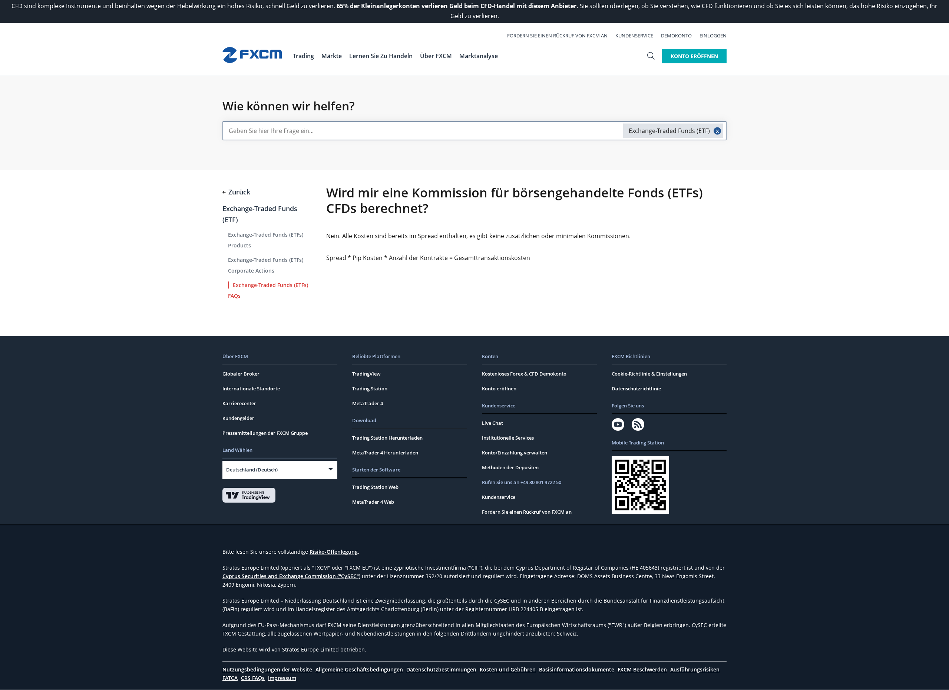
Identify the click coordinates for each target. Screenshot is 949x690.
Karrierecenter (239, 403)
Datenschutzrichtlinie (636, 388)
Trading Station (369, 388)
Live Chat (492, 423)
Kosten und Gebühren (508, 669)
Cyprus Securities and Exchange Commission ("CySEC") (291, 576)
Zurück (239, 191)
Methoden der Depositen (510, 467)
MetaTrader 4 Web (373, 502)
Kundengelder (238, 418)
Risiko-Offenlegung (334, 551)
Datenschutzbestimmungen (441, 669)
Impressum (282, 677)
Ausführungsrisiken (695, 669)
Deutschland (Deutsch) (252, 469)
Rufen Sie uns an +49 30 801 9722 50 (521, 482)
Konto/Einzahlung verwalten (514, 452)
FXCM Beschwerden (642, 669)
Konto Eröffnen (694, 56)
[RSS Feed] (638, 424)
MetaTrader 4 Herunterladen (385, 452)
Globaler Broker (240, 373)
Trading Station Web (375, 487)
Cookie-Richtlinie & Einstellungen (649, 373)
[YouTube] (618, 424)
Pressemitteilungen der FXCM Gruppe (265, 433)
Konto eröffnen (499, 388)
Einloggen (713, 35)
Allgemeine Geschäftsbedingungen (359, 669)
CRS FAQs (253, 677)
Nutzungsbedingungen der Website (267, 669)
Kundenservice (634, 35)
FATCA (230, 677)
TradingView (366, 373)
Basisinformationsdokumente (576, 669)
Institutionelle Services (508, 437)
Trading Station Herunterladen (387, 437)
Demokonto (676, 35)
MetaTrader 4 (367, 403)
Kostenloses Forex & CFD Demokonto (524, 373)
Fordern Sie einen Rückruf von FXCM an (557, 35)
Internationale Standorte (251, 388)
